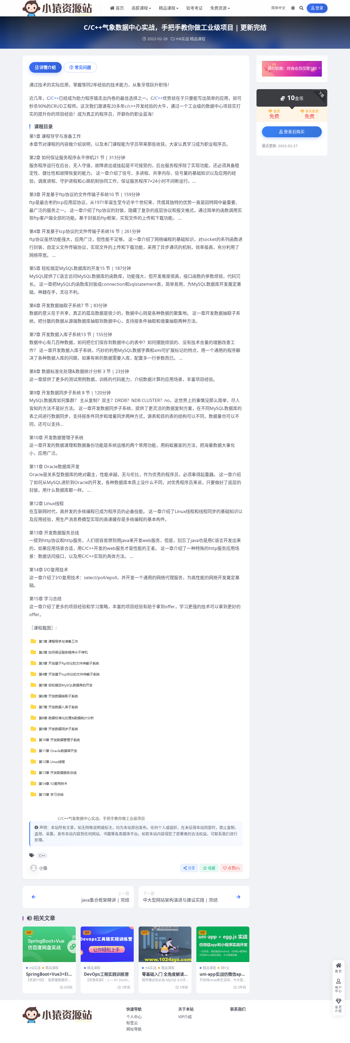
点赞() (234, 868)
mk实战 (182, 38)
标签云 (132, 1022)
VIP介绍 (185, 1016)
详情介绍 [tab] (47, 67)
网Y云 (225, 968)
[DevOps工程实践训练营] (107, 944)
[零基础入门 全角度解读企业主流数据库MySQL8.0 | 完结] (165, 944)
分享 (191, 868)
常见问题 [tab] (83, 67)
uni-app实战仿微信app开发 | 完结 (222, 976)
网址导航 (134, 1029)
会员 (276, 111)
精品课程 (197, 38)
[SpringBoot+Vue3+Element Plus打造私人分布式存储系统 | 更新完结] (49, 944)
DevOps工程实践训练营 (106, 974)
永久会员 (312, 111)
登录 (319, 8)
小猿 (43, 868)
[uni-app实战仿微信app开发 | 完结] (222, 944)
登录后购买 (294, 132)
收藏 (211, 868)
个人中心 (134, 1016)
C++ (55, 98)
